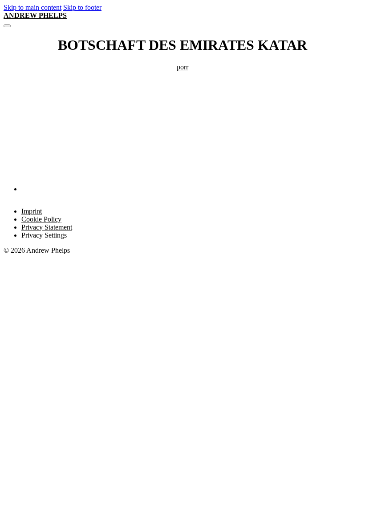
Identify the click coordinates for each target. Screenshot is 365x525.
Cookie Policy (41, 219)
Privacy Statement (46, 227)
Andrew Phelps (35, 15)
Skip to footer (82, 7)
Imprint (31, 211)
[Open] (7, 25)
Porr (182, 67)
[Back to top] (336, 503)
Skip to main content (32, 7)
